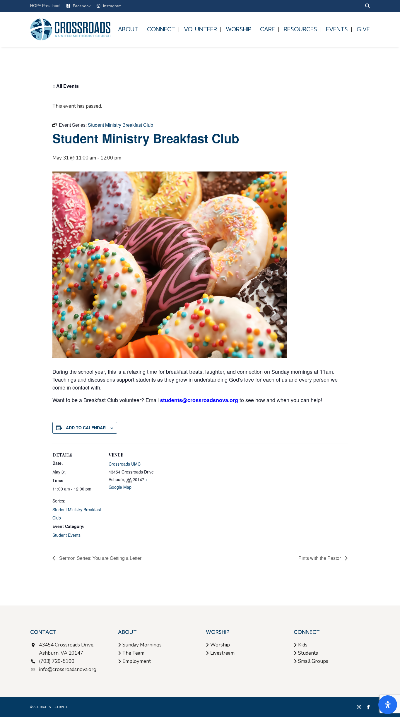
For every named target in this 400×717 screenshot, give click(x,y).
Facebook (82, 6)
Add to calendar (86, 427)
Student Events (66, 535)
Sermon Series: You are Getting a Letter (99, 558)
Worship (220, 644)
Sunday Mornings (142, 644)
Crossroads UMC (125, 464)
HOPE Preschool (45, 5)
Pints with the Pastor (320, 558)
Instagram (112, 6)
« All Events (65, 86)
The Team (133, 653)
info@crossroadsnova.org (67, 669)
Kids (302, 644)
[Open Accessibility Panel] (387, 704)
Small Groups (313, 661)
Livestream (222, 653)
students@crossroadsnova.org (199, 400)
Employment (136, 661)
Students (308, 653)
